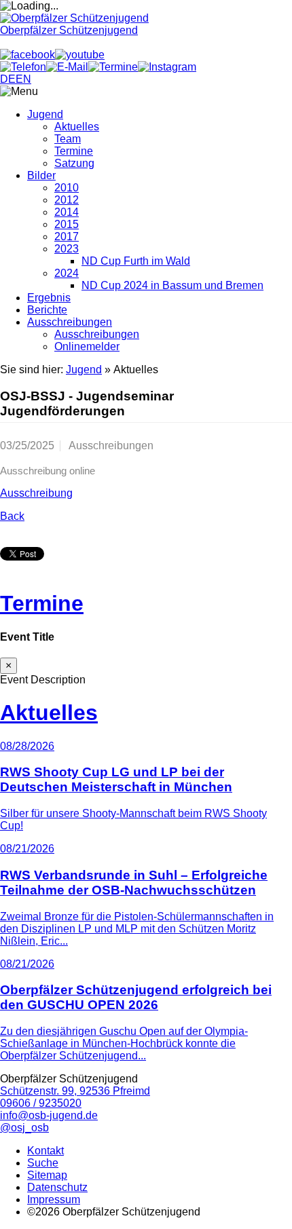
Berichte (47, 310)
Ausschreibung (36, 493)
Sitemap (47, 1175)
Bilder (41, 175)
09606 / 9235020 (40, 1103)
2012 (66, 200)
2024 (66, 273)
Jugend (45, 114)
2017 (66, 236)
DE (8, 79)
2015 (66, 224)
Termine (73, 151)
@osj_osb (24, 1127)
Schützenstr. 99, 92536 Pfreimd (75, 1091)
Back (12, 516)
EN (23, 79)
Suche (42, 1163)
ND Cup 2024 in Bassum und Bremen (172, 285)
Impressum (53, 1199)
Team (67, 139)
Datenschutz (57, 1187)
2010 (66, 187)
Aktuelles (76, 126)
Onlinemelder (87, 346)
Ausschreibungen (69, 322)
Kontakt (45, 1150)
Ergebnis (49, 297)
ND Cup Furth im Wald (135, 261)
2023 (66, 248)
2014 (66, 212)
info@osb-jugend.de (49, 1115)
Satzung (74, 163)
